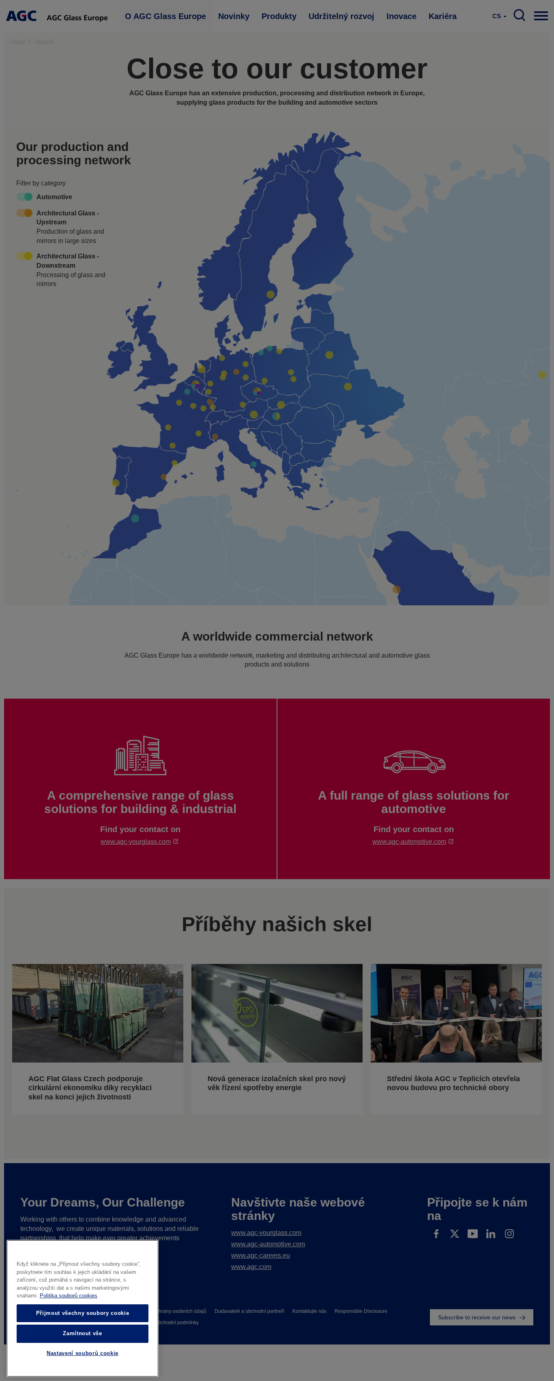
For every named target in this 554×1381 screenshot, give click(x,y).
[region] (82, 1308)
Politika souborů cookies (68, 1296)
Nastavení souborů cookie (82, 1354)
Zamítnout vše (82, 1333)
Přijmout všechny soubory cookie (82, 1313)
